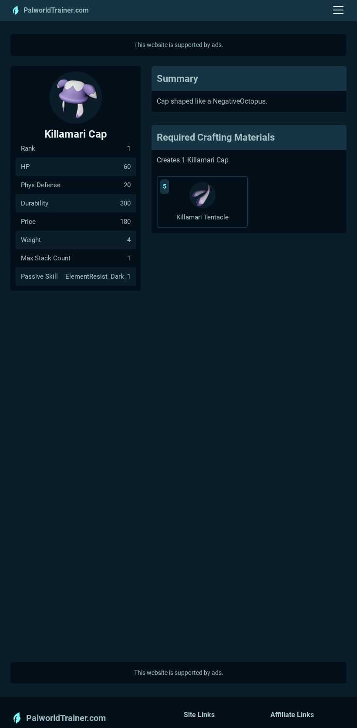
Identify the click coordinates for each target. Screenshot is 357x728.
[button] (338, 10)
